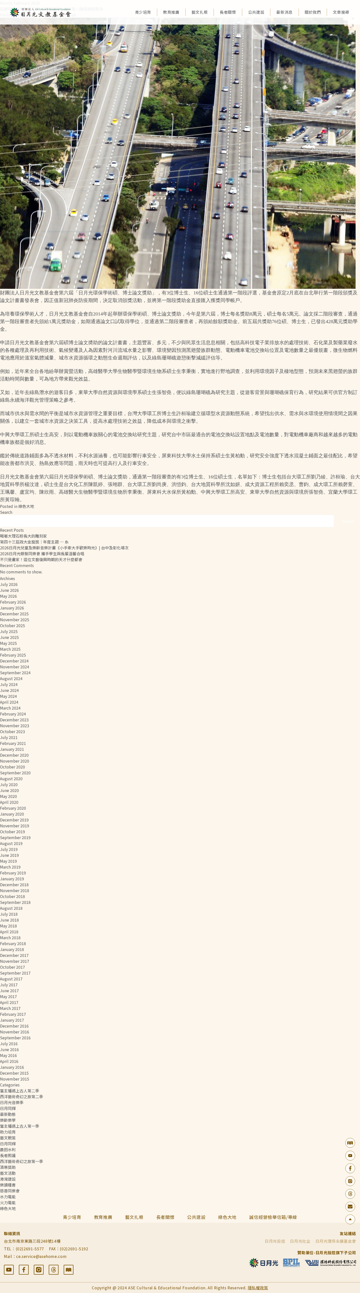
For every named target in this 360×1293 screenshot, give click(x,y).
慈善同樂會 (10, 1191)
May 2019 (8, 861)
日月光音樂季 (12, 1102)
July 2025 (9, 631)
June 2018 (9, 920)
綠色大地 (26, 506)
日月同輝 (8, 1108)
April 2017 (9, 1002)
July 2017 (9, 985)
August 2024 (11, 678)
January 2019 (12, 879)
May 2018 (8, 926)
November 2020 (14, 761)
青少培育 (143, 12)
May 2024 (8, 696)
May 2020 (8, 796)
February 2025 (13, 655)
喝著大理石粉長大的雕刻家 (23, 536)
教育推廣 (171, 12)
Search (6, 512)
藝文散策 (8, 1138)
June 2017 (9, 990)
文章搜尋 (341, 12)
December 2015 (14, 1073)
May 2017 (8, 996)
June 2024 (9, 690)
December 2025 (14, 614)
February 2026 (13, 602)
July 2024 (9, 684)
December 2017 (14, 955)
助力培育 (8, 1132)
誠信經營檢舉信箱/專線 (273, 1217)
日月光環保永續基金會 (335, 1241)
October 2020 (12, 767)
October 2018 (12, 896)
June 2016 (9, 1049)
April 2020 (9, 802)
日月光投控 (275, 1241)
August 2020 (11, 778)
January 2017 (12, 1020)
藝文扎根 (200, 12)
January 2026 (12, 608)
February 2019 (13, 873)
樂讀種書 (8, 1185)
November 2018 (14, 890)
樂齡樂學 (8, 1120)
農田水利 (8, 1149)
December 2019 (14, 820)
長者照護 (8, 1155)
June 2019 (9, 855)
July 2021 (9, 737)
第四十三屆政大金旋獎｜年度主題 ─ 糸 (34, 542)
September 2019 (15, 837)
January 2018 (12, 949)
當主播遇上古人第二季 (19, 1091)
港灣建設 (8, 1179)
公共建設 (256, 12)
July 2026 (9, 584)
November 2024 (14, 667)
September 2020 (15, 773)
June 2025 (9, 637)
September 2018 (15, 902)
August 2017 (11, 979)
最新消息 (284, 12)
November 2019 (14, 826)
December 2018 (14, 884)
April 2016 (9, 1061)
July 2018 (9, 914)
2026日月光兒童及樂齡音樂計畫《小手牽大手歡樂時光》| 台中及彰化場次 (64, 548)
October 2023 (12, 731)
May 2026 (8, 596)
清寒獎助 (8, 1167)
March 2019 (10, 867)
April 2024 (9, 702)
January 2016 (12, 1067)
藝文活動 (8, 1173)
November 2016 (14, 1032)
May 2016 (8, 1055)
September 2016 (15, 1038)
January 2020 (12, 814)
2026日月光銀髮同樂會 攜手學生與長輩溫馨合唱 (42, 553)
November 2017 (14, 961)
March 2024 (10, 708)
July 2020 (9, 784)
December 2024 (14, 661)
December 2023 (14, 720)
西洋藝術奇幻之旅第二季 (21, 1096)
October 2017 (12, 967)
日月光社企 (300, 1241)
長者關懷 (228, 12)
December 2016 (14, 1026)
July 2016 (9, 1043)
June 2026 (9, 590)
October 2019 (12, 831)
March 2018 (10, 937)
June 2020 (9, 790)
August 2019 (11, 843)
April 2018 (9, 932)
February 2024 (13, 714)
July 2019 (9, 849)
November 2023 (14, 725)
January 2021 (12, 749)
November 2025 (14, 619)
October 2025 (12, 625)
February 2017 (13, 1014)
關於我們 (313, 12)
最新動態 (8, 1114)
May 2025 (8, 643)
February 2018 (13, 943)
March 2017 (10, 1008)
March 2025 (10, 649)
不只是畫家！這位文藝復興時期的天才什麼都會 (41, 559)
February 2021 (13, 743)
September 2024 (15, 672)
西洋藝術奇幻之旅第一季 (21, 1161)
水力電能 (8, 1197)
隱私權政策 (258, 1288)
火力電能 (8, 1202)
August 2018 (11, 908)
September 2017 (15, 973)
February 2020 (13, 808)
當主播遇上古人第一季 (19, 1126)
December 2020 (14, 755)
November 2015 (14, 1079)
